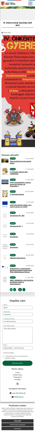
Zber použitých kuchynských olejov (20, 162)
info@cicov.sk (18, 397)
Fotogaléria (17, 377)
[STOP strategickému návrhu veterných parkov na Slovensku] (4, 182)
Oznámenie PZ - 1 (16, 226)
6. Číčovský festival (17, 194)
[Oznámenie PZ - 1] (4, 225)
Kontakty (17, 379)
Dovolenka (14, 237)
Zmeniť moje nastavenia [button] (17, 424)
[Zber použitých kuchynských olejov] (4, 160)
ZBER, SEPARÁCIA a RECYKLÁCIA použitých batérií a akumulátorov (21, 282)
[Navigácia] (30, 3)
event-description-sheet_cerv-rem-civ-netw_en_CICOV (21, 206)
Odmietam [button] (17, 428)
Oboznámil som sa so (16, 357)
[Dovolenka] (4, 236)
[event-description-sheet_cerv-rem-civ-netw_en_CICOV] (4, 204)
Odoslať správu (17, 363)
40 (20, 290)
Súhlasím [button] (17, 421)
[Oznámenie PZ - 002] (4, 214)
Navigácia (5, 3)
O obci (17, 373)
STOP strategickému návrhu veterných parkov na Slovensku (20, 184)
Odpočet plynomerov (17, 258)
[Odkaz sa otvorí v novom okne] (17, 384)
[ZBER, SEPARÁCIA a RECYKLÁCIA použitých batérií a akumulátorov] (4, 280)
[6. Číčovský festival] (4, 193)
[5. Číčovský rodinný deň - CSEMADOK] (4, 171)
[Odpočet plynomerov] (4, 257)
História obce (17, 375)
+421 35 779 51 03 (18, 393)
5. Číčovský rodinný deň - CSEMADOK (19, 173)
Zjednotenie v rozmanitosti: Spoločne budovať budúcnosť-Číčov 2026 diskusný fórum (21, 270)
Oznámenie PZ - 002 (17, 216)
